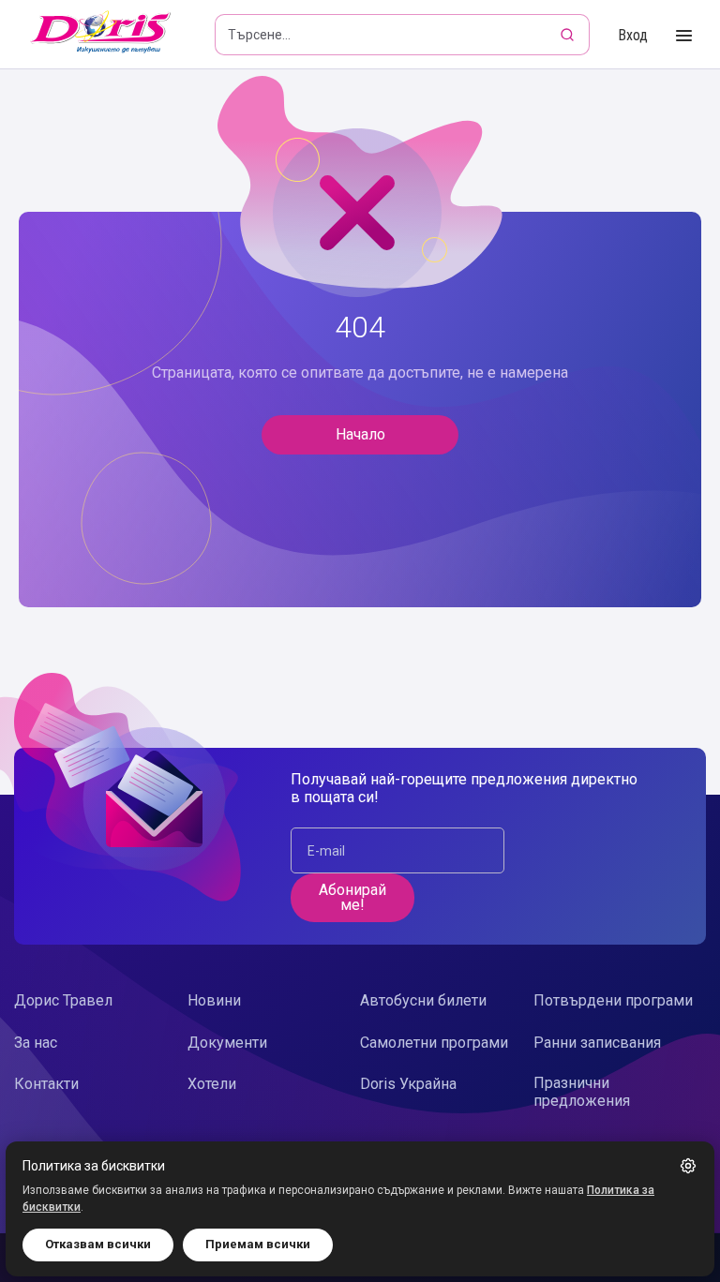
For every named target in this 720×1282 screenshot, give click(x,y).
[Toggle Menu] (684, 36)
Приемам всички (257, 1244)
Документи (227, 1042)
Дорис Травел (63, 1000)
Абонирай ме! (352, 897)
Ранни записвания (597, 1042)
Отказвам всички (98, 1244)
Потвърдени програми (613, 1000)
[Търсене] (569, 35)
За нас (35, 1042)
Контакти (46, 1084)
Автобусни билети (423, 1000)
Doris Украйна (408, 1084)
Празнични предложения (581, 1092)
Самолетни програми (434, 1042)
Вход (633, 35)
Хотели (212, 1084)
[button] (688, 1165)
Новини (214, 1000)
